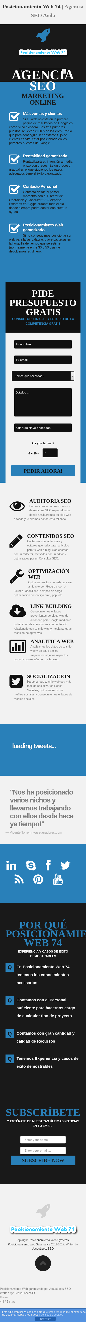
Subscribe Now (43, 1160)
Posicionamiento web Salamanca (29, 1244)
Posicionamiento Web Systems (49, 1240)
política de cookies (52, 1314)
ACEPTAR (45, 1319)
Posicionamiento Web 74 (31, 6)
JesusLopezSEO (43, 1248)
